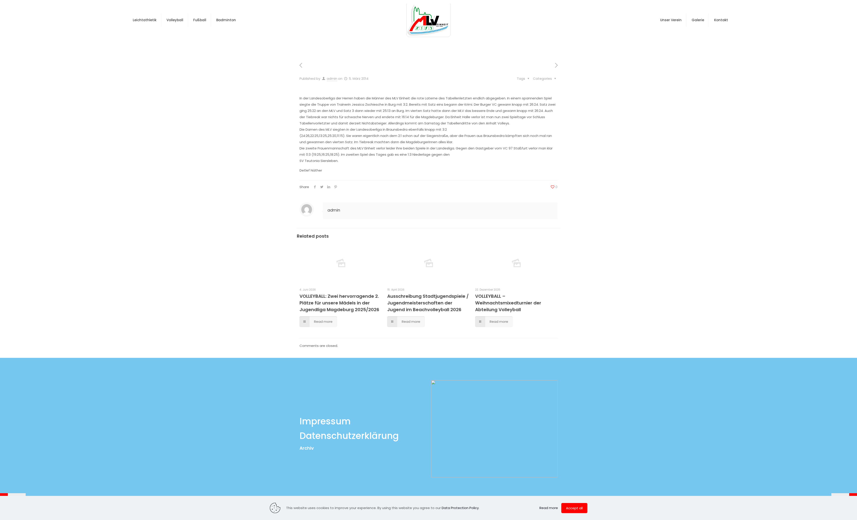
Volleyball (408, 45)
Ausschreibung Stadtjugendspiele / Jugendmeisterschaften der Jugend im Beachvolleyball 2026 (428, 303)
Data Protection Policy (460, 507)
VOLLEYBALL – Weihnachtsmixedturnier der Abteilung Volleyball (508, 303)
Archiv (307, 448)
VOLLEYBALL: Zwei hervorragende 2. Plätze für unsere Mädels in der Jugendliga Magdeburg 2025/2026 (339, 303)
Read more (548, 507)
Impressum (325, 421)
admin (332, 78)
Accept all (574, 508)
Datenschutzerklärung (349, 436)
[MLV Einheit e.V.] (428, 20)
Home (385, 45)
